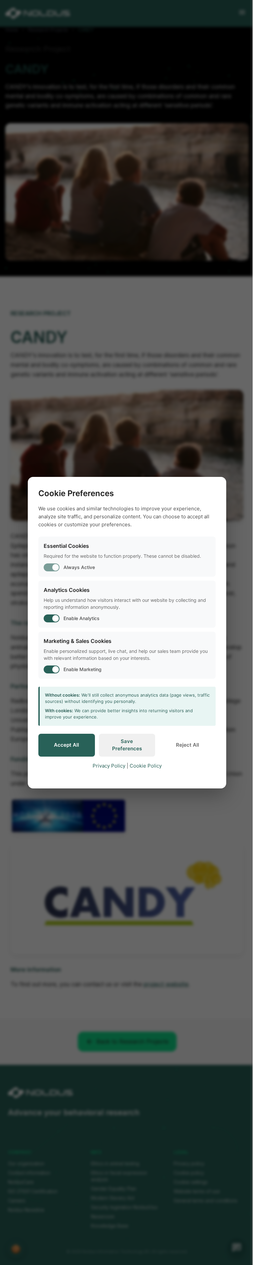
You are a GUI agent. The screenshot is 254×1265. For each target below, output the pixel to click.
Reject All (187, 745)
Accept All (66, 745)
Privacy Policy (109, 766)
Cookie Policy (146, 766)
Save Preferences (127, 745)
